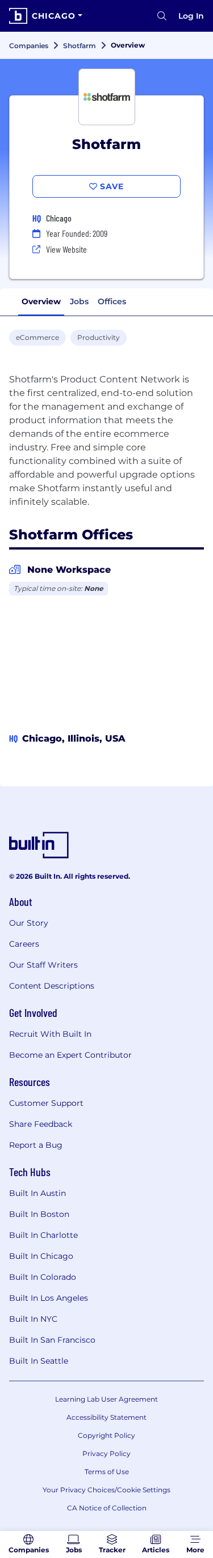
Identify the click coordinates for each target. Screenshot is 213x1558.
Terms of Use (107, 1471)
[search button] (161, 16)
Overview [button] (41, 301)
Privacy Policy (106, 1453)
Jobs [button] (79, 301)
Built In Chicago (41, 1256)
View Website (66, 249)
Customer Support (46, 1103)
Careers (24, 944)
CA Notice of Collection (107, 1508)
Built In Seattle (38, 1361)
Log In (191, 16)
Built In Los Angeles (48, 1298)
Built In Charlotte (43, 1235)
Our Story (28, 923)
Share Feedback (40, 1124)
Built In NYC (33, 1319)
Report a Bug (35, 1145)
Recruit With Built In (50, 1034)
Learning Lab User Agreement (106, 1399)
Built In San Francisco (52, 1340)
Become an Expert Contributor (70, 1055)
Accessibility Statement (106, 1417)
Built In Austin (37, 1193)
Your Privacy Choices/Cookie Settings (106, 1489)
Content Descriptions (51, 986)
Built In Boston (39, 1214)
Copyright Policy (106, 1435)
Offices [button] (112, 301)
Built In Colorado (42, 1277)
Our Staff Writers (43, 965)
